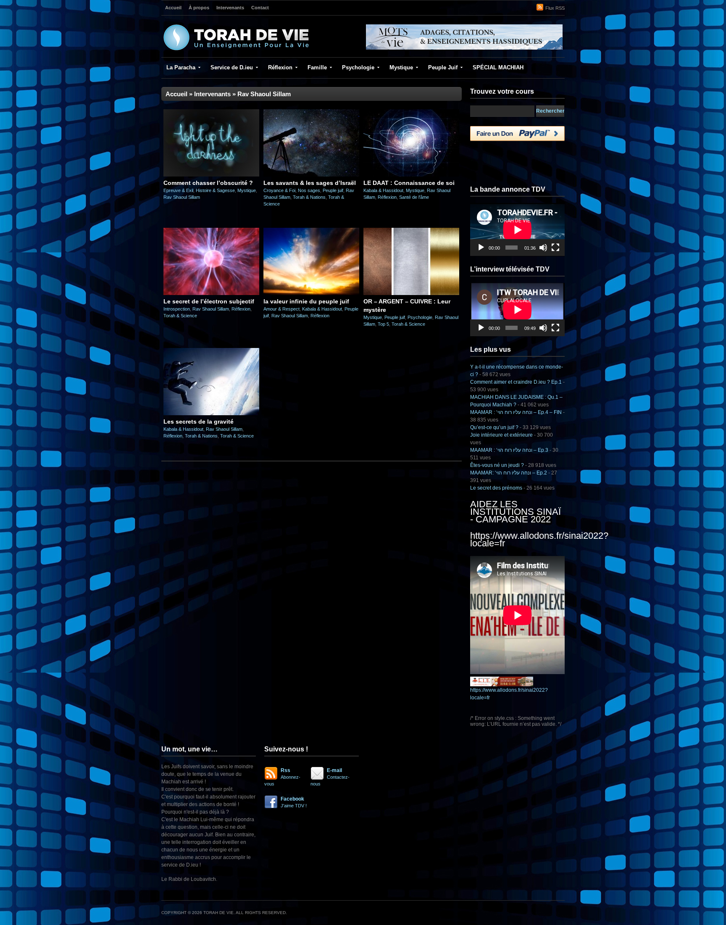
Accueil (173, 7)
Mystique (401, 67)
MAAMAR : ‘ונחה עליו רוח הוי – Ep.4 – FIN (516, 412)
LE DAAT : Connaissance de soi (409, 182)
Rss (282, 776)
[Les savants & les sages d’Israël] (311, 175)
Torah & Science (180, 315)
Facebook (294, 802)
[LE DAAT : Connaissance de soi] (411, 175)
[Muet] (543, 247)
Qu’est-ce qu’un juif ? (494, 427)
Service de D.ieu (231, 67)
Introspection (176, 308)
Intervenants (230, 7)
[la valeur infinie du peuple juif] (311, 293)
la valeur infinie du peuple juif (306, 301)
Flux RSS (555, 8)
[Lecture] (481, 247)
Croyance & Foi (279, 190)
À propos (199, 7)
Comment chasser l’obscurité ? (208, 182)
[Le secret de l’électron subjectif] (211, 293)
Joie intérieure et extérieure (501, 435)
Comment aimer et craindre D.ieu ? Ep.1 (516, 382)
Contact (260, 7)
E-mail (330, 776)
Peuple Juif (443, 67)
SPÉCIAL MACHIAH (498, 67)
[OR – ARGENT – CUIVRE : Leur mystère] (411, 293)
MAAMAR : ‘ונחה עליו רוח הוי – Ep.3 (509, 450)
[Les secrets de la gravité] (211, 413)
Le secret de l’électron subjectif (208, 301)
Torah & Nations (309, 197)
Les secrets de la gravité (198, 421)
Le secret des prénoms (496, 488)
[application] (517, 229)
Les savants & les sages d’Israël (309, 182)
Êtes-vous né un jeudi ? (497, 465)
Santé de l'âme (414, 197)
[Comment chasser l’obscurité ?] (211, 175)
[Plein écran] (555, 247)
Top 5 (383, 324)
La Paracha (180, 67)
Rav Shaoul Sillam (181, 197)
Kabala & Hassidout (383, 190)
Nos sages (309, 190)
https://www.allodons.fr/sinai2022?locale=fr (539, 539)
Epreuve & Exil (178, 190)
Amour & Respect (281, 308)
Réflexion (280, 67)
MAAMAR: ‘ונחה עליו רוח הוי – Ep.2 (508, 473)
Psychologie (358, 67)
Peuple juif (333, 190)
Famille (317, 67)
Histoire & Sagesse (215, 190)
